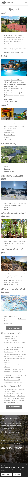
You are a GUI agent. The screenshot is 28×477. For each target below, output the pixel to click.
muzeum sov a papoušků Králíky (14, 347)
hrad (5, 369)
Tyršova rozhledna (10, 93)
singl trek (13, 338)
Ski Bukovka (22, 319)
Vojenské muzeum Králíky (11, 345)
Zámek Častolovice (9, 375)
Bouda (17, 342)
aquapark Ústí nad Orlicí (11, 402)
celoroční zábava (9, 274)
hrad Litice (7, 362)
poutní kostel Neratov (10, 358)
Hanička (23, 342)
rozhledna (15, 336)
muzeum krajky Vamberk (11, 349)
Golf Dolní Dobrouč (9, 396)
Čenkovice (7, 321)
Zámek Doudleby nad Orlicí (12, 377)
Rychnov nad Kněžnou (17, 400)
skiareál (6, 243)
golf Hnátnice (21, 396)
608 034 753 (9, 429)
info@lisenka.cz (13, 432)
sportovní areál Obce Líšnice (13, 35)
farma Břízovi (8, 44)
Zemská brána (8, 352)
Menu (26, 2)
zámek (10, 369)
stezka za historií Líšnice (11, 52)
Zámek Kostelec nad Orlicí (12, 380)
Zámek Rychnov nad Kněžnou (13, 382)
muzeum (16, 95)
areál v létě (7, 280)
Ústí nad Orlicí (16, 398)
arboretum (7, 367)
